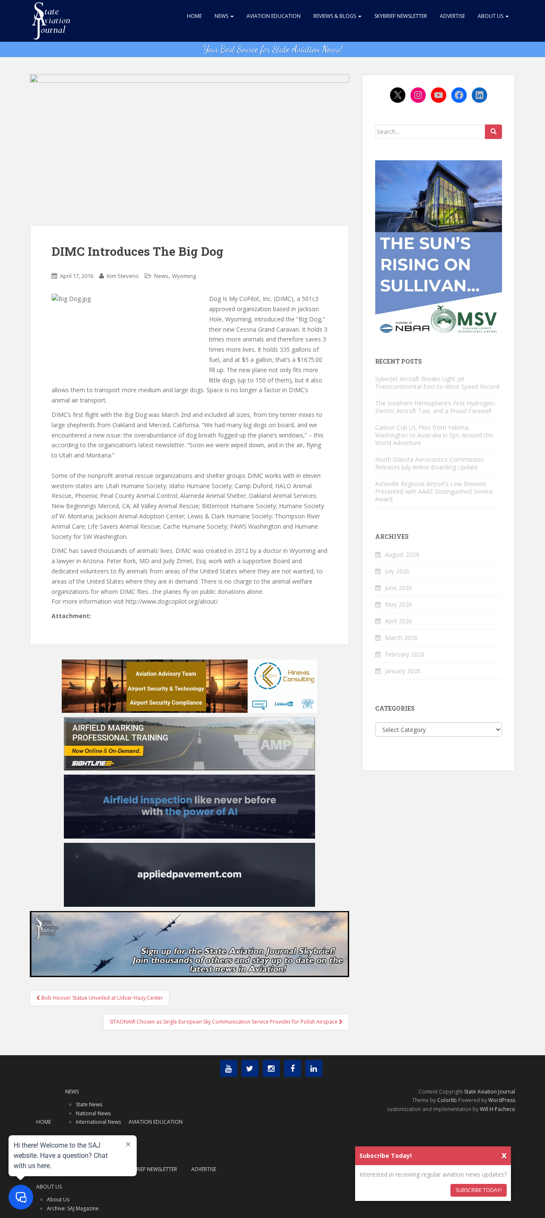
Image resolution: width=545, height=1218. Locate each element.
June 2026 (398, 588)
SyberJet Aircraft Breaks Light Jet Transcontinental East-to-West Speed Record (437, 383)
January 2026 (403, 671)
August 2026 (402, 554)
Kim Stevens (123, 276)
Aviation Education (274, 16)
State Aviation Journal (489, 1091)
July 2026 (397, 571)
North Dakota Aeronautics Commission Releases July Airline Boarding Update (429, 463)
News (222, 16)
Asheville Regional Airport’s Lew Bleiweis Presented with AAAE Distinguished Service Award (434, 491)
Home (194, 16)
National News (93, 1113)
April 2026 (398, 621)
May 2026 (398, 604)
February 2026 (405, 654)
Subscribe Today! (479, 1190)
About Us (491, 16)
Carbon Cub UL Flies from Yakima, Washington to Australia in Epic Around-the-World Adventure (435, 435)
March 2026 (401, 638)
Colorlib (447, 1100)
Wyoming (184, 276)
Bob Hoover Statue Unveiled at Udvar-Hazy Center (101, 997)
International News (98, 1121)
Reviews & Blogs (335, 16)
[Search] (493, 131)
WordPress (501, 1100)
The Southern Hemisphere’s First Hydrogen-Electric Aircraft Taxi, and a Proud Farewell (435, 407)
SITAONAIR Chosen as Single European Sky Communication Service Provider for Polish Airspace (224, 1021)
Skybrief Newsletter (400, 16)
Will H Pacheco (497, 1109)
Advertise (452, 16)
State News (89, 1104)
